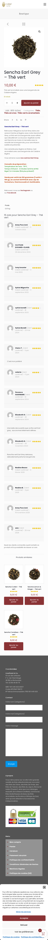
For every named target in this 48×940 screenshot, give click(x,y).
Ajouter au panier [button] (13, 600)
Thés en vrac (10, 113)
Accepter (24, 918)
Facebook (11, 193)
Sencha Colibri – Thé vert (13, 588)
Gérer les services (23, 912)
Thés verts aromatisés (28, 113)
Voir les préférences (24, 931)
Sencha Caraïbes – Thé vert (13, 633)
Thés (37, 110)
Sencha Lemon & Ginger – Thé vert (34, 588)
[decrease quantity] (7, 102)
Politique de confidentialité (32, 937)
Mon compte (15, 842)
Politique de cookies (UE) (21, 873)
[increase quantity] (17, 102)
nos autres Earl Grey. (30, 158)
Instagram (25, 190)
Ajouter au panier (31, 103)
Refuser (24, 925)
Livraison (14, 851)
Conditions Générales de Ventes (24, 864)
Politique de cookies (11, 937)
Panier (12, 846)
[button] (44, 887)
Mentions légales (17, 869)
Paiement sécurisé (18, 855)
